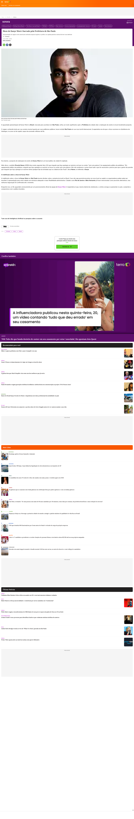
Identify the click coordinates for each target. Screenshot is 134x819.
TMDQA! (44, 26)
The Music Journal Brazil (33, 26)
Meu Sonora (59, 26)
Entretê (20, 231)
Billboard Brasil (6, 26)
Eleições (11, 535)
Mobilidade (11, 547)
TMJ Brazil (8, 231)
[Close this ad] (133, 810)
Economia (11, 463)
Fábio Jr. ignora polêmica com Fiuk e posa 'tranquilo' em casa (19, 351)
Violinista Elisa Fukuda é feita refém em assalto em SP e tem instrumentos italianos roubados (29, 595)
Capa (3, 17)
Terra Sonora (108, 26)
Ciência (10, 499)
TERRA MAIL (4, 5)
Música (14, 17)
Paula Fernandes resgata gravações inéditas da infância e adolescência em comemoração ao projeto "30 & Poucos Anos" (36, 384)
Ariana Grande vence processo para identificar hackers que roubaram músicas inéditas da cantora (30, 617)
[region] (67, 815)
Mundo (10, 487)
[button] (2, 2)
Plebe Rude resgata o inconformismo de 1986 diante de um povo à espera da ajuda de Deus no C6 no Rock (32, 612)
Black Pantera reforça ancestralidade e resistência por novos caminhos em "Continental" (27, 600)
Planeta (11, 511)
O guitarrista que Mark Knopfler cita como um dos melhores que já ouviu (23, 373)
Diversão (9, 17)
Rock (2, 599)
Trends (100, 26)
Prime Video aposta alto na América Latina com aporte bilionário (20, 640)
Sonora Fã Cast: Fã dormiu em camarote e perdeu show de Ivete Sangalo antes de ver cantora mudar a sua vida (33, 407)
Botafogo (11, 452)
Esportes (3, 394)
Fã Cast (94, 26)
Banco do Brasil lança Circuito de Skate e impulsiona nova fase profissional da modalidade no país (30, 396)
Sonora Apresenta (70, 26)
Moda (10, 475)
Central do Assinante (14, 5)
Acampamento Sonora (83, 26)
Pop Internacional (5, 615)
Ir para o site (7, 2)
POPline (51, 26)
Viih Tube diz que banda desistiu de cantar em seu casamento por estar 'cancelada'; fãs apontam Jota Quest (49, 339)
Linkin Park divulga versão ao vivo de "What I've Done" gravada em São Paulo (24, 628)
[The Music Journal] (5, 226)
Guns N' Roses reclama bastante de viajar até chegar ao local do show (21, 362)
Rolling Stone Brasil (18, 26)
